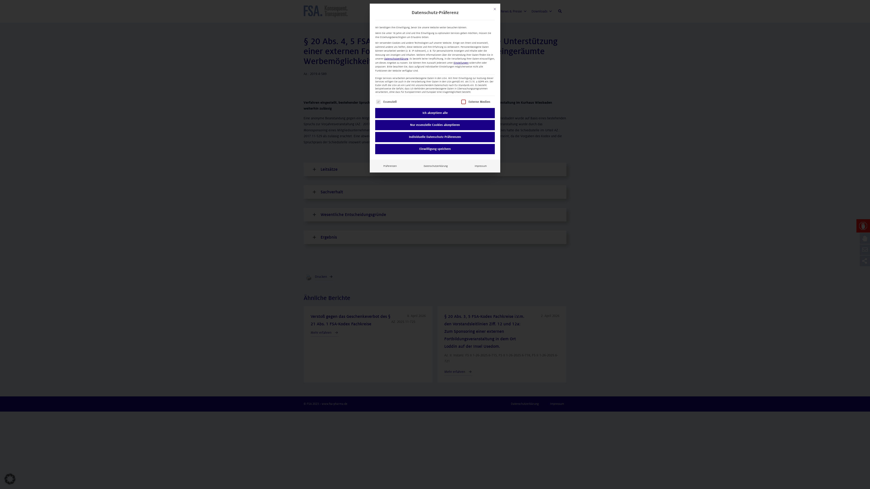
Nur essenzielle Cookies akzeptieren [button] (435, 125)
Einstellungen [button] (461, 62)
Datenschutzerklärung (396, 58)
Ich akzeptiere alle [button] (435, 113)
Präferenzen (390, 166)
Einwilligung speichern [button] (435, 149)
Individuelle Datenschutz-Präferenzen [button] (435, 137)
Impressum (481, 166)
